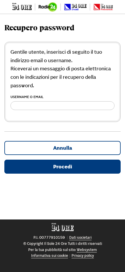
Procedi (62, 166)
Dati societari (80, 237)
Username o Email (27, 97)
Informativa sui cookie (49, 255)
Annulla (62, 147)
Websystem (87, 249)
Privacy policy (83, 255)
